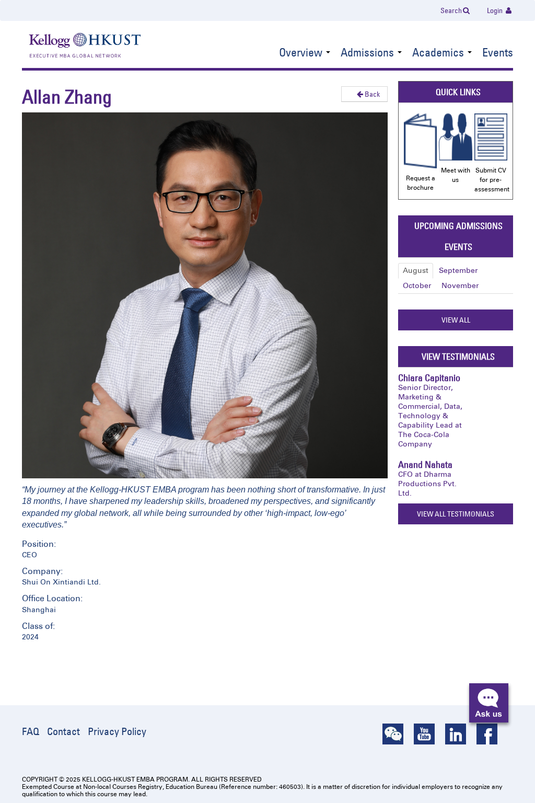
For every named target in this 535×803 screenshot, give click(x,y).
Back (371, 94)
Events (497, 53)
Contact (63, 731)
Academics (439, 53)
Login (495, 10)
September (458, 270)
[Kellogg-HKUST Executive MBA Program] (74, 46)
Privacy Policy (117, 731)
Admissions (369, 53)
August (415, 270)
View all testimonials (455, 514)
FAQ (30, 731)
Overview (302, 53)
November (460, 285)
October (417, 285)
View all (455, 320)
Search (451, 10)
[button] (488, 702)
